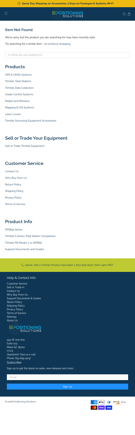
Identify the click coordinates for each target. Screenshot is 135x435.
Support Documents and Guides (24, 249)
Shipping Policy (14, 191)
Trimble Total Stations (18, 81)
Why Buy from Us (16, 177)
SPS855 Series (13, 229)
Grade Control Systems (19, 94)
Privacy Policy (13, 197)
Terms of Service (15, 204)
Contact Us (11, 171)
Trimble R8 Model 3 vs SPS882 (23, 242)
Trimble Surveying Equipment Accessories (30, 120)
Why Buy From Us (17, 294)
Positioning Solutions (24, 401)
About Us (12, 320)
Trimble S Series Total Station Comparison (30, 236)
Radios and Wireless (17, 101)
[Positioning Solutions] (67, 14)
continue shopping (59, 43)
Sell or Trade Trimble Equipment (24, 146)
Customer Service (17, 283)
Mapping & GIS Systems (19, 107)
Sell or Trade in (15, 287)
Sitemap (12, 316)
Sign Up (67, 386)
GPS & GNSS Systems (18, 74)
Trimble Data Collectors (19, 87)
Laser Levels (13, 114)
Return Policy (13, 184)
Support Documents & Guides (24, 298)
